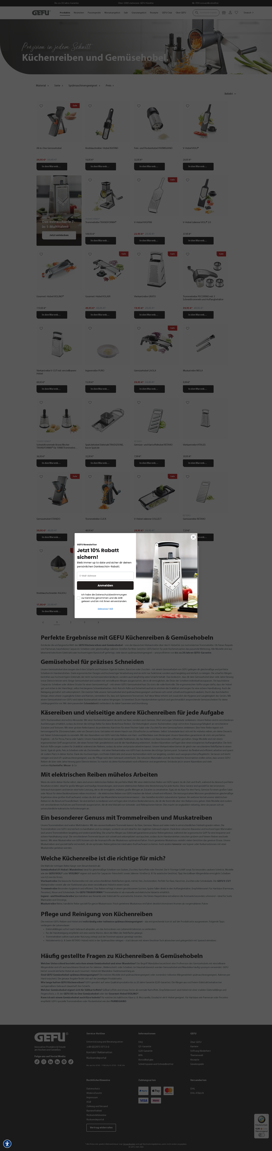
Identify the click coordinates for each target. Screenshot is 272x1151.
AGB (111, 609)
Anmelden (105, 585)
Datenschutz (103, 609)
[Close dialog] (193, 537)
